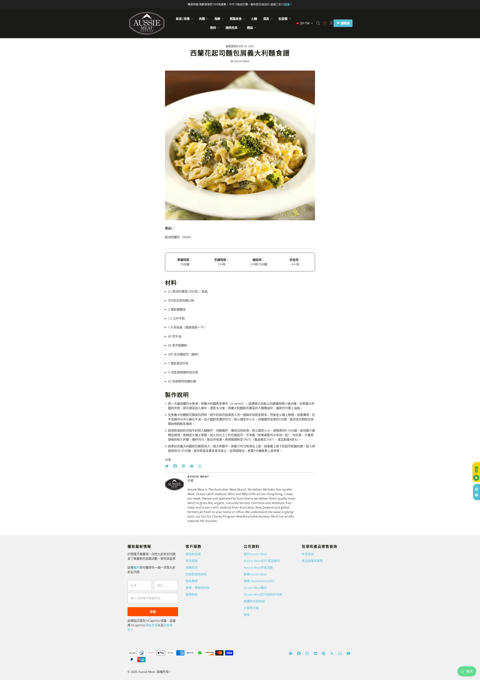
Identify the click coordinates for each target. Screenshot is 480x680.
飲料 (213, 28)
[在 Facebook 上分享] (175, 466)
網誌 (250, 28)
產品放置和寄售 (312, 561)
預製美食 (236, 19)
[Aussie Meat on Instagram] (307, 653)
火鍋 (254, 19)
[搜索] (318, 23)
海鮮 (217, 19)
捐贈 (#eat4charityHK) (259, 581)
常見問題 (192, 561)
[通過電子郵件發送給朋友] (192, 466)
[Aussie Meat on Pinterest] (324, 653)
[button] (305, 23)
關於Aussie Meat (255, 554)
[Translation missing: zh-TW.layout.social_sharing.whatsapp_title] (200, 466)
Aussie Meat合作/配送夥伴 (262, 561)
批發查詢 (308, 554)
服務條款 (192, 594)
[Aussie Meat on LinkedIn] (315, 653)
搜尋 (247, 615)
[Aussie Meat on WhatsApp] (340, 653)
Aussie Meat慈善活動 (258, 567)
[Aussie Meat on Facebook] (299, 653)
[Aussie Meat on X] (332, 653)
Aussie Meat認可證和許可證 (263, 594)
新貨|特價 (183, 19)
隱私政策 (152, 625)
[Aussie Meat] (147, 23)
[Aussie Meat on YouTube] (348, 653)
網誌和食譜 (193, 554)
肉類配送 (192, 567)
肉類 (202, 19)
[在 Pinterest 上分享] (183, 466)
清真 (266, 19)
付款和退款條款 (196, 574)
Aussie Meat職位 (255, 588)
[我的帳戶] (331, 23)
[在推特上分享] (168, 466)
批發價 (282, 19)
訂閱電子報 (251, 608)
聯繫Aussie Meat (255, 574)
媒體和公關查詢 (254, 601)
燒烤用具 (232, 28)
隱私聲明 (192, 581)
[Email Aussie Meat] (290, 653)
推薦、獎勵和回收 (198, 588)
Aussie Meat (146, 672)
